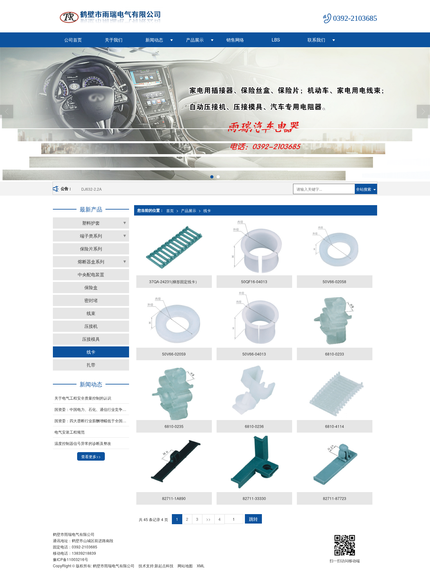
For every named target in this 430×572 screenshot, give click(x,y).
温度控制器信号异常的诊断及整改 (82, 443)
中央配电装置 (91, 274)
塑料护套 (91, 223)
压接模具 (91, 339)
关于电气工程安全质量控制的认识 (82, 398)
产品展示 (195, 39)
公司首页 (73, 39)
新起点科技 (164, 565)
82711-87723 (334, 498)
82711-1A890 (174, 498)
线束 (91, 313)
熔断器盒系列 (91, 261)
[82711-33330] (254, 464)
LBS (276, 39)
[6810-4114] (334, 391)
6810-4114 (334, 426)
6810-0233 (334, 353)
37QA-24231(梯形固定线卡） (174, 281)
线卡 (207, 210)
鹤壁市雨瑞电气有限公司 (113, 565)
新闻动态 (154, 39)
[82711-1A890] (174, 464)
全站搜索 (363, 189)
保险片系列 (91, 248)
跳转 (253, 519)
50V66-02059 (174, 353)
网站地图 (185, 565)
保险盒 (91, 287)
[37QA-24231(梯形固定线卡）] (174, 247)
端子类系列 (91, 236)
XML (201, 565)
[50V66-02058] (334, 247)
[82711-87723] (334, 464)
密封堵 (91, 300)
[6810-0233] (334, 319)
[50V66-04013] (254, 319)
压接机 (91, 326)
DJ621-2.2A (91, 189)
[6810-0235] (174, 391)
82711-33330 (254, 498)
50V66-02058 (334, 281)
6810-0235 (174, 426)
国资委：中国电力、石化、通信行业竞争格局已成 (91, 409)
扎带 (91, 365)
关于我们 (113, 39)
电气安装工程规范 (69, 432)
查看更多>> (91, 456)
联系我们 (316, 39)
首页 (170, 210)
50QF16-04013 (254, 281)
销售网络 (235, 39)
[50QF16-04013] (254, 247)
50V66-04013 (254, 353)
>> (208, 519)
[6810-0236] (254, 391)
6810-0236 (254, 426)
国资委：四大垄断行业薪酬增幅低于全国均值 (91, 420)
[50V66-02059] (174, 319)
